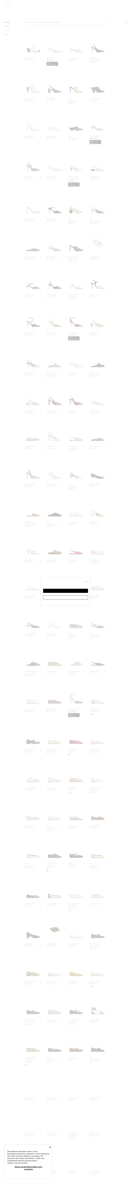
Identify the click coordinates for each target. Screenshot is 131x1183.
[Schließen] (50, 1147)
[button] (65, 591)
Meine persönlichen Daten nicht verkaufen (28, 1168)
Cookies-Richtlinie (20, 1163)
